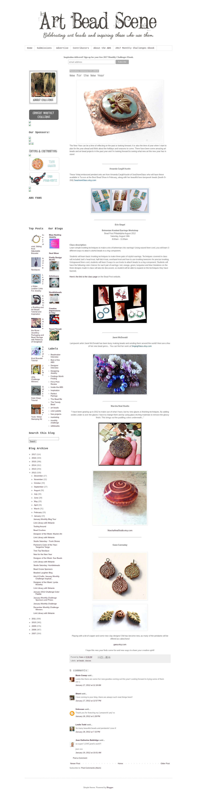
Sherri (78, 694)
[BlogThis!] (101, 657)
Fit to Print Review (55, 383)
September (39, 487)
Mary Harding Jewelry (55, 236)
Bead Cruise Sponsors (43, 569)
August (37, 490)
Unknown (80, 709)
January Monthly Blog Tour (45, 519)
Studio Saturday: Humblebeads (47, 565)
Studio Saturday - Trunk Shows (47, 541)
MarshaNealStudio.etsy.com (120, 530)
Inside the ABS (57, 387)
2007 (34, 633)
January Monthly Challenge (45, 604)
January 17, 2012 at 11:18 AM (88, 685)
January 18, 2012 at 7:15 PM (88, 732)
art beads (80, 661)
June (36, 498)
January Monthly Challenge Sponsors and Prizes (45, 599)
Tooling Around (40, 526)
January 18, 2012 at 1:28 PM (88, 716)
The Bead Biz (56, 399)
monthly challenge (55, 421)
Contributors (81, 48)
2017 (34, 454)
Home (29, 48)
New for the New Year (43, 554)
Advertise (62, 48)
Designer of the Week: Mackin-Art (48, 534)
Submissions (44, 48)
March (37, 509)
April (36, 505)
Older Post (165, 763)
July (36, 494)
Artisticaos (54, 276)
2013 (34, 469)
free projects (56, 414)
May (36, 501)
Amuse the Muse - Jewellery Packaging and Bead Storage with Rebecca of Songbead (37, 330)
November (38, 479)
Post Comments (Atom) (91, 768)
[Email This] (99, 657)
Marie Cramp (81, 675)
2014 (34, 465)
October (37, 483)
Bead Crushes (40, 530)
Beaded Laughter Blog (43, 573)
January (37, 516)
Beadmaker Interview (55, 355)
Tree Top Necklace (41, 551)
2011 (34, 619)
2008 (34, 630)
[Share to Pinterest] (109, 657)
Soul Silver (54, 253)
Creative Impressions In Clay (54, 310)
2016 (34, 458)
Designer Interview (54, 366)
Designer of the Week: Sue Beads (48, 558)
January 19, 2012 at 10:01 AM (88, 753)
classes (88, 661)
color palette (56, 411)
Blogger (110, 787)
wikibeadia (55, 426)
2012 (34, 472)
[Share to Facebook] (106, 657)
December (38, 476)
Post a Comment (80, 758)
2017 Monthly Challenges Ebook (135, 48)
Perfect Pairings (54, 395)
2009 (34, 626)
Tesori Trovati (55, 329)
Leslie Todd (81, 724)
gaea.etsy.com (120, 644)
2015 (34, 461)
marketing (55, 417)
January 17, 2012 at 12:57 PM (88, 701)
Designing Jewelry (55, 372)
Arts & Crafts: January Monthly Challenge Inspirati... (46, 577)
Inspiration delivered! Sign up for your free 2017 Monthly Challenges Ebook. (98, 57)
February (38, 512)
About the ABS (102, 48)
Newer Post (75, 763)
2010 (34, 622)
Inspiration (55, 390)
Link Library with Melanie (44, 523)
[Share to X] (104, 657)
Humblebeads (55, 292)
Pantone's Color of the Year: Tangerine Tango (45, 546)
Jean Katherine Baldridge (87, 740)
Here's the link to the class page (83, 276)
